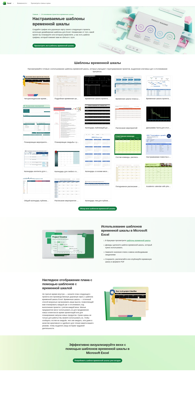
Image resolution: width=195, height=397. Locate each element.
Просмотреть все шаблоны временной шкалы (54, 45)
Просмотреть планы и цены (41, 3)
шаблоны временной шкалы (139, 240)
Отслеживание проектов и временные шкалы (57, 14)
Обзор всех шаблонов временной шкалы (97, 208)
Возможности (22, 3)
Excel (9, 3)
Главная (35, 14)
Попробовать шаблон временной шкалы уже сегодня (97, 360)
